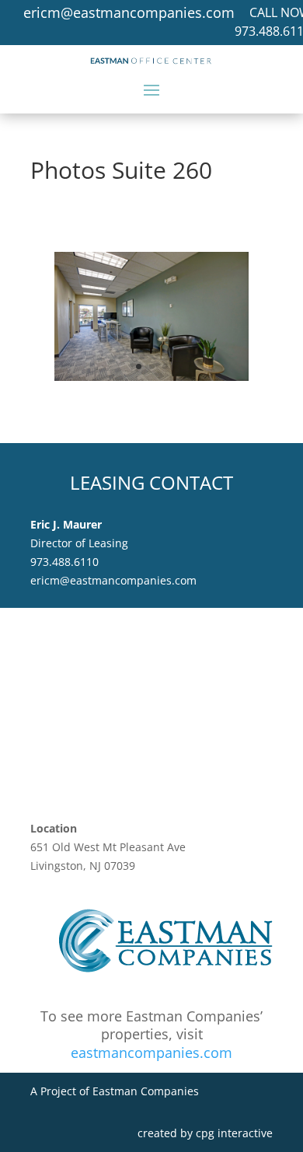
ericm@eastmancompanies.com (129, 12)
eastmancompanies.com (151, 1052)
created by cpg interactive (205, 1133)
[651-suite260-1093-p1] (151, 376)
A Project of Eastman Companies (114, 1091)
